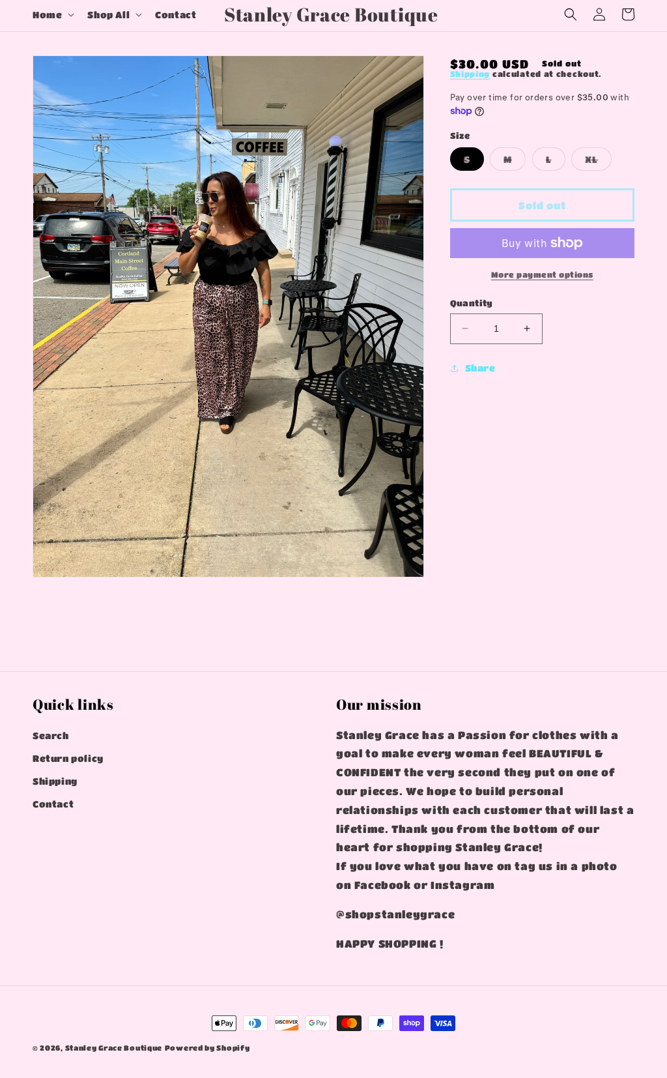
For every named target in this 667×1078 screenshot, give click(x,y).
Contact (53, 803)
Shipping (470, 73)
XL (598, 162)
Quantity (471, 303)
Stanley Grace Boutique (113, 1047)
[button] (52, 14)
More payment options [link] (542, 274)
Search (51, 735)
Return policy (68, 758)
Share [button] (480, 367)
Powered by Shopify (207, 1047)
